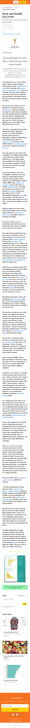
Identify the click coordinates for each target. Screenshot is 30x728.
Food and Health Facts (7, 7)
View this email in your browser (11, 34)
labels (15, 542)
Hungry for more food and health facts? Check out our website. (15, 587)
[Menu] (28, 2)
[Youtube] (17, 714)
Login (16, 2)
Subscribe (22, 2)
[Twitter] (13, 714)
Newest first (21, 595)
